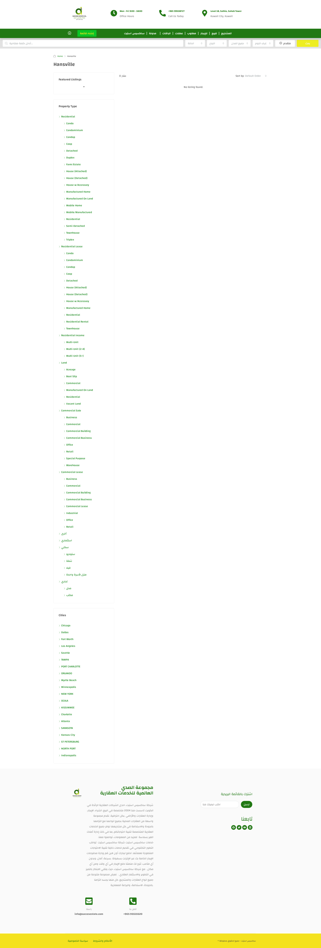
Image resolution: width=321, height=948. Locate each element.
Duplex (70, 157)
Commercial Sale (71, 410)
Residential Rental (77, 321)
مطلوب (191, 33)
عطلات (179, 33)
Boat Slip (71, 376)
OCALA (64, 700)
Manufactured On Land (79, 198)
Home (60, 56)
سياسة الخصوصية (78, 940)
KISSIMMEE (67, 707)
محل (68, 588)
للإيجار (203, 33)
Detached (72, 150)
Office (69, 444)
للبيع (214, 33)
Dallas (65, 632)
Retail (69, 451)
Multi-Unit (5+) (75, 355)
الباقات (166, 33)
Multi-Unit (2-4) (75, 349)
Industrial (72, 513)
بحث (307, 43)
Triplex (70, 239)
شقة (69, 560)
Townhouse (73, 232)
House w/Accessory (77, 184)
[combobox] (195, 43)
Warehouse (73, 465)
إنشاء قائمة (87, 33)
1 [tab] (85, 88)
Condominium (74, 130)
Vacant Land (73, 403)
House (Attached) (76, 171)
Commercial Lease (72, 472)
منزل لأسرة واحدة (76, 574)
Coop (69, 143)
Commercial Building (78, 431)
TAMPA (65, 659)
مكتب (69, 595)
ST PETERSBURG (70, 741)
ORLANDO (66, 673)
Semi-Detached (75, 225)
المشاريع (226, 33)
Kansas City (68, 734)
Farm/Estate (73, 164)
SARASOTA (67, 728)
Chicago (65, 625)
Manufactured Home (78, 191)
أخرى (64, 533)
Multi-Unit (72, 342)
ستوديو (70, 554)
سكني (65, 547)
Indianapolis (68, 755)
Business (71, 417)
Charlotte (66, 714)
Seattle (65, 652)
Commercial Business (79, 437)
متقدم (287, 43)
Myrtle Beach (68, 680)
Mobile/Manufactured (79, 212)
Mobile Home (74, 205)
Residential (68, 116)
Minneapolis (68, 687)
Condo (70, 123)
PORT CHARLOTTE (70, 666)
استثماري (66, 540)
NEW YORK (67, 693)
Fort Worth (67, 639)
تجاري (64, 581)
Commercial (73, 383)
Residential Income (72, 335)
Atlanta (65, 721)
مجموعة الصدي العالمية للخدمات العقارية (126, 790)
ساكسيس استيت (134, 33)
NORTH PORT (68, 748)
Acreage (71, 369)
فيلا (68, 567)
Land (64, 362)
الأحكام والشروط (102, 940)
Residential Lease (72, 246)
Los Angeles (68, 646)
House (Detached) (76, 178)
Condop (70, 137)
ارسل (247, 804)
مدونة (152, 33)
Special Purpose (75, 458)
